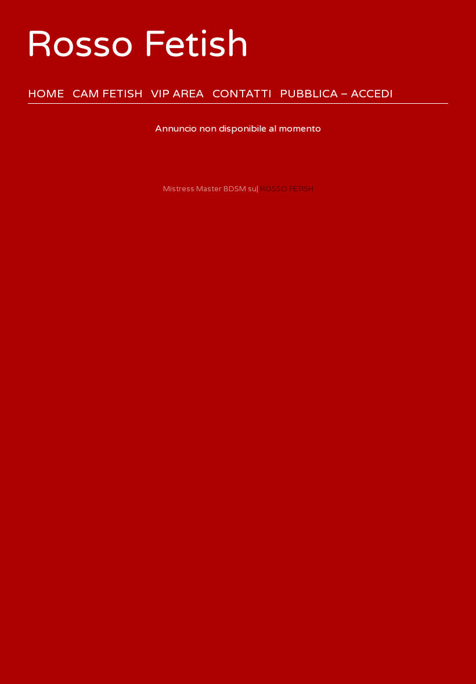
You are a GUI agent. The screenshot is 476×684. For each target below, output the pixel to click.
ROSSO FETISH (286, 189)
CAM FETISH (108, 93)
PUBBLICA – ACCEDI (336, 93)
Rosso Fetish (137, 44)
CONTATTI (242, 93)
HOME (46, 93)
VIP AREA (177, 93)
